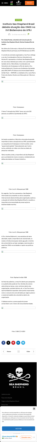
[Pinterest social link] (13, 343)
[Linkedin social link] (18, 343)
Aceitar (18, 428)
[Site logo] (18, 3)
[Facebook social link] (3, 343)
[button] (34, 409)
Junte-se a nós (5, 394)
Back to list (18, 351)
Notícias (18, 20)
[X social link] (8, 343)
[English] (11, 2)
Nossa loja (4, 404)
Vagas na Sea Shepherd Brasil (10, 401)
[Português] (11, 4)
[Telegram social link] (23, 343)
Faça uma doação (6, 398)
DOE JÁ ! (29, 3)
